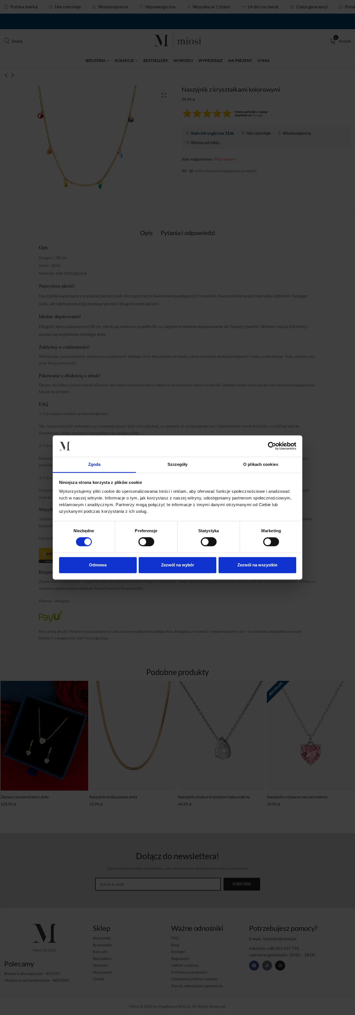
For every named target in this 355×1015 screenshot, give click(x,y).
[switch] (146, 542)
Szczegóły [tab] (178, 464)
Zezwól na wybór (177, 564)
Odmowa (97, 564)
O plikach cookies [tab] (260, 464)
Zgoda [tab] (94, 464)
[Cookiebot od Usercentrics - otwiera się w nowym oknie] (272, 446)
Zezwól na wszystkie (257, 564)
